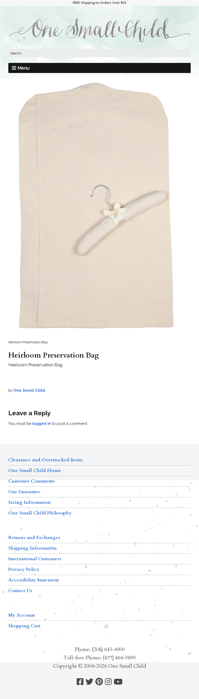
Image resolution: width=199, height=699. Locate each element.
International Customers (34, 559)
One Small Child (29, 390)
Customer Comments (31, 481)
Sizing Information (29, 502)
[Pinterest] (99, 682)
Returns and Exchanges (34, 537)
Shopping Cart (24, 626)
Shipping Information (32, 548)
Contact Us (20, 590)
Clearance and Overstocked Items (45, 460)
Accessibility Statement (33, 580)
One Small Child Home (34, 470)
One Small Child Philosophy (40, 513)
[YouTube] (118, 682)
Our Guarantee (24, 492)
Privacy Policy (23, 569)
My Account (21, 615)
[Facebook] (80, 682)
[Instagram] (108, 682)
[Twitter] (89, 682)
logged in (41, 423)
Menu (24, 68)
